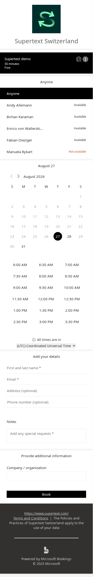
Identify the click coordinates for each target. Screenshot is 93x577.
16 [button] (12, 226)
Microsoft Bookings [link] (56, 559)
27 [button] (58, 236)
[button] (11, 176)
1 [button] (81, 196)
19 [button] (46, 226)
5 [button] (46, 206)
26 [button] (46, 236)
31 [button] (23, 246)
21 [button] (69, 226)
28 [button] (69, 236)
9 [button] (12, 216)
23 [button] (12, 236)
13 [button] (58, 216)
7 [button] (69, 206)
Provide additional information (46, 455)
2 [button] (12, 206)
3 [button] (24, 206)
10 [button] (23, 216)
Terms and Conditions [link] (30, 518)
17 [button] (23, 226)
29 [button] (80, 236)
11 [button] (35, 216)
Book (46, 494)
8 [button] (81, 206)
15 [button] (80, 216)
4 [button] (35, 206)
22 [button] (80, 226)
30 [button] (12, 246)
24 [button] (23, 236)
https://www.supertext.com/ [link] (46, 513)
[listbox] (46, 122)
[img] (79, 59)
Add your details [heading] (46, 356)
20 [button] (58, 226)
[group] (46, 293)
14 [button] (69, 216)
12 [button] (46, 216)
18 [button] (35, 226)
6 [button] (58, 206)
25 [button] (35, 236)
